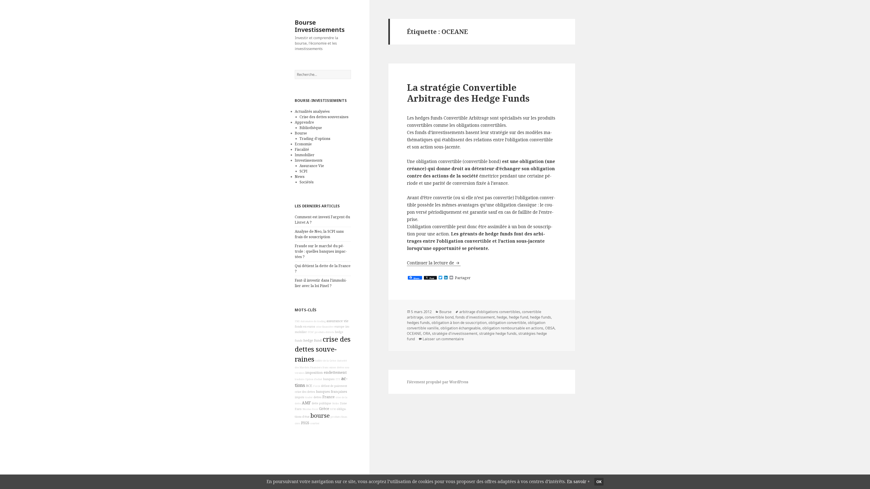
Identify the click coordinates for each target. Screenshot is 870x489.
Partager (463, 278)
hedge (502, 317)
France (328, 396)
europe (339, 326)
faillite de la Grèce (325, 360)
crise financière (325, 326)
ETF (338, 379)
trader (309, 397)
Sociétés (307, 182)
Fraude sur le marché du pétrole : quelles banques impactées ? (321, 251)
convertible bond (439, 317)
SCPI (303, 171)
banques (329, 379)
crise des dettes (305, 392)
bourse (320, 415)
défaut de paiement (334, 386)
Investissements (308, 160)
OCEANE (414, 333)
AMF (306, 402)
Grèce (324, 408)
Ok (599, 481)
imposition (314, 372)
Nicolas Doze (310, 409)
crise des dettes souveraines (322, 349)
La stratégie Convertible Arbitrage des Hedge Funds (468, 92)
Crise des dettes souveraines (324, 116)
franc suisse (329, 367)
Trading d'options (315, 138)
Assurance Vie (312, 165)
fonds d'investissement (475, 317)
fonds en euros (305, 326)
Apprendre (304, 122)
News (299, 176)
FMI (297, 321)
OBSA (550, 328)
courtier (314, 423)
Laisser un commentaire (443, 338)
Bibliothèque (311, 127)
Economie (303, 143)
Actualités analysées (312, 111)
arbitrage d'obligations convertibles (489, 311)
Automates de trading (313, 321)
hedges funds (418, 322)
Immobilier (304, 154)
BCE (309, 386)
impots (299, 397)
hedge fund (312, 340)
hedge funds (540, 317)
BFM (333, 409)
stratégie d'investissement (454, 333)
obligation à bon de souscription (459, 322)
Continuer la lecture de (434, 263)
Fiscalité (302, 149)
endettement (335, 372)
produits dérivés (324, 332)
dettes (317, 397)
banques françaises (331, 391)
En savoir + (578, 481)
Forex (316, 386)
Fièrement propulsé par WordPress (437, 381)
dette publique (321, 403)
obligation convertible (507, 322)
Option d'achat (313, 379)
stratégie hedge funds (498, 333)
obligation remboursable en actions (512, 328)
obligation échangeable (460, 328)
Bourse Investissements (320, 26)
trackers (299, 379)
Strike (335, 403)
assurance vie (337, 321)
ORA (426, 333)
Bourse (301, 133)
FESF (311, 332)
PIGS (305, 422)
